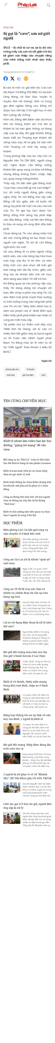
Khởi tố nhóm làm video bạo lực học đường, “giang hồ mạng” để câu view (27, 445)
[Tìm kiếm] (48, 5)
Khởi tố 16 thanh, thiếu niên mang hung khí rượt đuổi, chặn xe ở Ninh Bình (25, 685)
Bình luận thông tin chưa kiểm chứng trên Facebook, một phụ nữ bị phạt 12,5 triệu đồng (27, 486)
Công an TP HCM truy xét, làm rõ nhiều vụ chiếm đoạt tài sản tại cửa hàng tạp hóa (25, 592)
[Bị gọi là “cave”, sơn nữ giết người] (27, 5)
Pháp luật (8, 27)
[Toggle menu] (6, 4)
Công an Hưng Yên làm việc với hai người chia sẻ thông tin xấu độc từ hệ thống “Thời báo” (26, 500)
